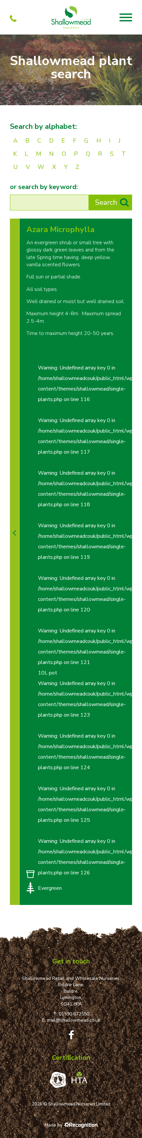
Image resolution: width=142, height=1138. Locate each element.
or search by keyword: (44, 187)
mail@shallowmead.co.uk (73, 1020)
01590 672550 (74, 1014)
